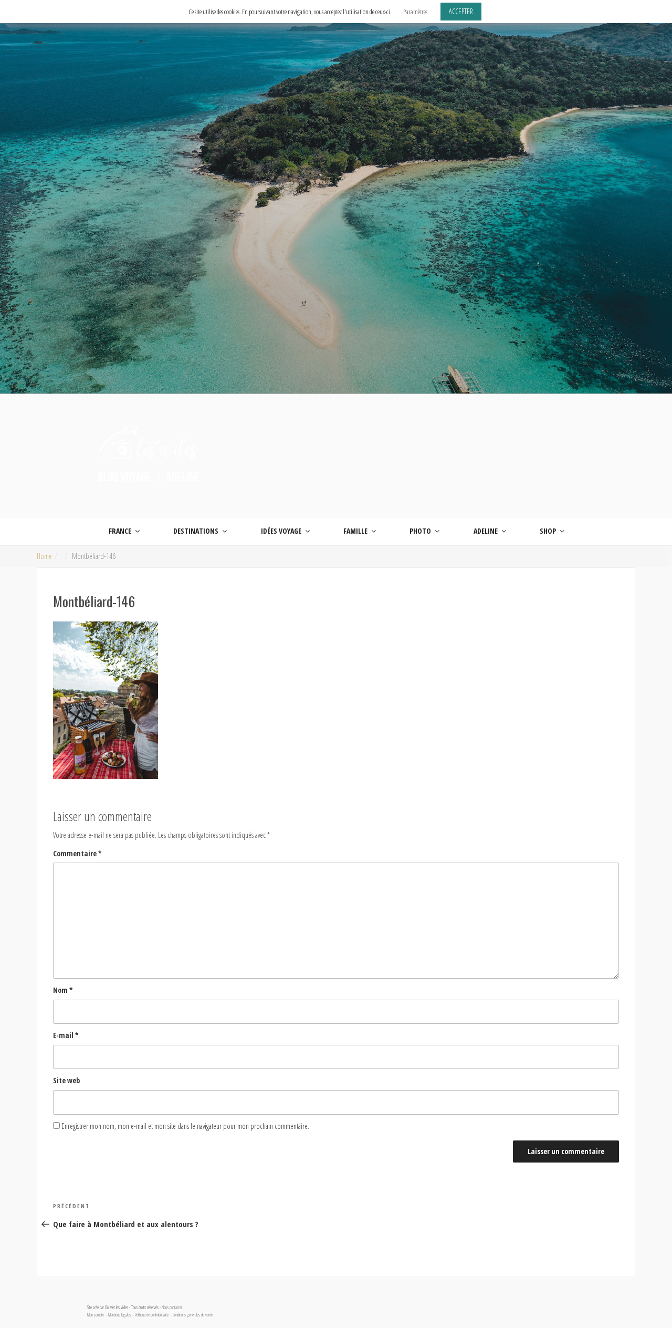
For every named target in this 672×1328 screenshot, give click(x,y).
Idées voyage (281, 531)
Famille (355, 531)
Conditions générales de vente (193, 1315)
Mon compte (95, 1315)
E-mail (66, 1035)
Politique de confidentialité (152, 1315)
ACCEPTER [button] (461, 11)
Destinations (195, 531)
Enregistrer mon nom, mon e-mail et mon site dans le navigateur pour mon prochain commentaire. (185, 1126)
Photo (420, 531)
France (120, 531)
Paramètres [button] (415, 11)
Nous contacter (172, 1307)
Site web (66, 1080)
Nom (63, 990)
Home (44, 556)
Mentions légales (119, 1315)
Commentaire (77, 853)
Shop (548, 531)
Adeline (486, 531)
